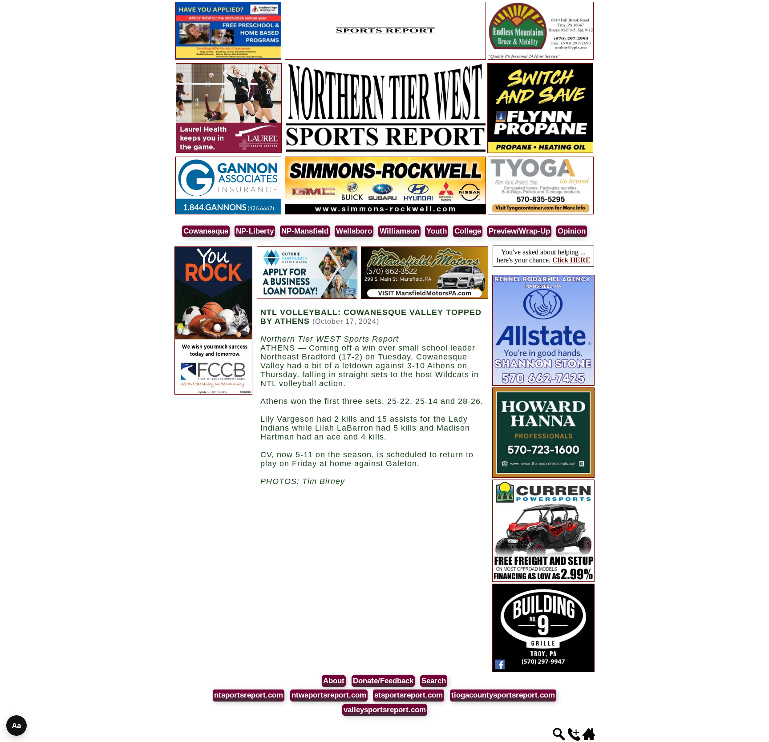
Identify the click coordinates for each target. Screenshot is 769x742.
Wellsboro (354, 231)
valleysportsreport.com (385, 710)
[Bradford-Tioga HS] (228, 58)
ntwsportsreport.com (328, 695)
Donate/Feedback (383, 681)
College (467, 231)
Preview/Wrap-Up (519, 231)
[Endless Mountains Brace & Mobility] (541, 58)
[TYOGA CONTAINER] (541, 213)
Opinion (572, 231)
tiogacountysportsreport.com (503, 695)
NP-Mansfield (304, 231)
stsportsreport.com (408, 695)
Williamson (399, 231)
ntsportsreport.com (248, 695)
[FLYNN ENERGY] (540, 151)
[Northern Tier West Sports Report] (385, 151)
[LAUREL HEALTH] (229, 151)
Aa (16, 725)
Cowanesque (205, 231)
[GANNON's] (228, 213)
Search (433, 681)
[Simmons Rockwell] (385, 213)
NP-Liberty (255, 231)
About (333, 681)
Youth (436, 231)
